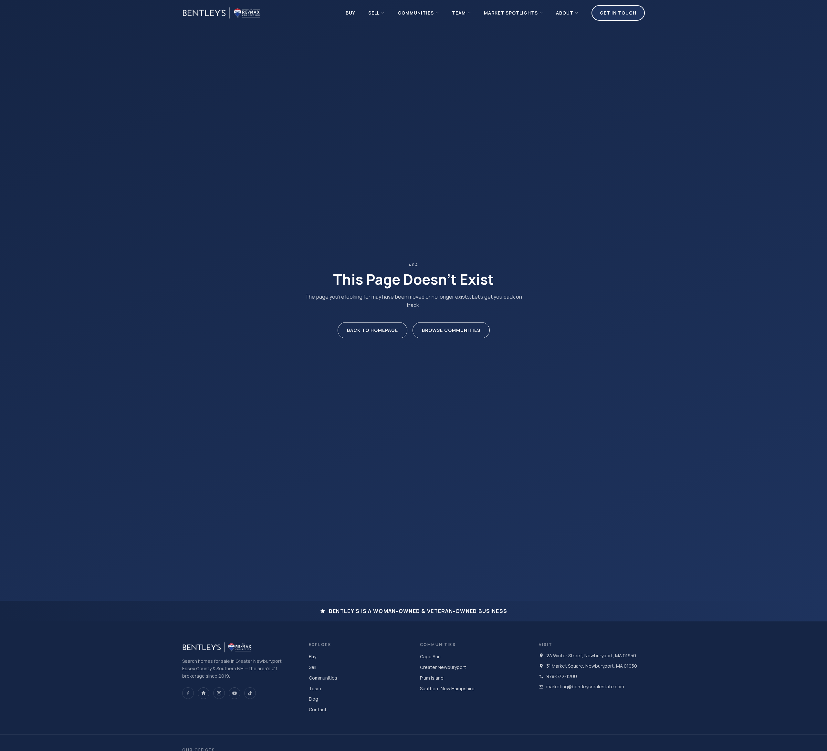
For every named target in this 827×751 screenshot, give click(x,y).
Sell (374, 13)
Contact (318, 709)
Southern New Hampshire (447, 688)
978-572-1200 (561, 676)
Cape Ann (430, 656)
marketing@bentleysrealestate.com (585, 686)
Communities (416, 13)
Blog (313, 699)
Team (459, 13)
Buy (350, 13)
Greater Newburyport (443, 667)
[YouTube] (234, 693)
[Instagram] (219, 693)
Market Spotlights (511, 13)
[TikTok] (250, 693)
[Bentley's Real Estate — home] (221, 13)
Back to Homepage (372, 330)
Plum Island (432, 678)
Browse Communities (451, 330)
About (564, 13)
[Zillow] (203, 693)
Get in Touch (618, 13)
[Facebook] (188, 693)
